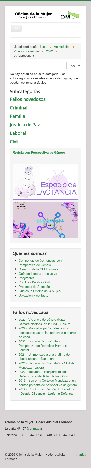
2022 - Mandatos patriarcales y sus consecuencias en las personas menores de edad (47, 332)
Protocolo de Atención (34, 286)
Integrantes (26, 277)
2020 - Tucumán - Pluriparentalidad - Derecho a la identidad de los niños (44, 373)
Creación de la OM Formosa (38, 269)
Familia (17, 116)
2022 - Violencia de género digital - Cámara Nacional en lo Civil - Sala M (44, 321)
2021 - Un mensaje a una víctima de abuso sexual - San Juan (44, 356)
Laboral (18, 133)
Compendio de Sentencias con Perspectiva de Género (40, 262)
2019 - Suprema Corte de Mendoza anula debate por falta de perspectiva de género (48, 382)
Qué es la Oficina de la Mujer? (40, 291)
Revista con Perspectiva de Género (39, 152)
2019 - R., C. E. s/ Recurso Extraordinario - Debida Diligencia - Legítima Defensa (48, 391)
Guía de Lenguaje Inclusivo (38, 273)
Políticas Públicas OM (34, 282)
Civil (14, 141)
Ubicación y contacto (33, 295)
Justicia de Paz (25, 124)
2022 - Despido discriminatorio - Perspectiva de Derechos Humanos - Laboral (44, 345)
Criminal (18, 108)
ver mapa (34, 428)
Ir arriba (80, 454)
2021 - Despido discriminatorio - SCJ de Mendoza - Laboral (46, 365)
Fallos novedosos (28, 99)
